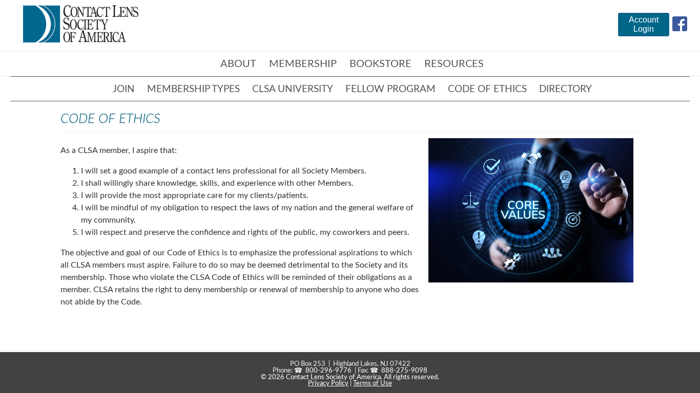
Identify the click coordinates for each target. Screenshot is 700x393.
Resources (454, 64)
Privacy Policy (328, 383)
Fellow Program (390, 89)
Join (124, 89)
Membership (303, 64)
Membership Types (193, 89)
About (238, 64)
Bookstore (380, 64)
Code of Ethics (487, 89)
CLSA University (292, 89)
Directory (565, 89)
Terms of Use (372, 383)
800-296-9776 (328, 370)
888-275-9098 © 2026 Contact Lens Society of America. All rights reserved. (350, 373)
